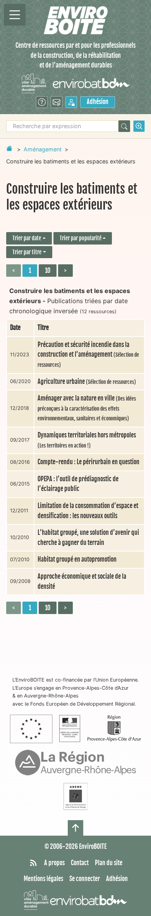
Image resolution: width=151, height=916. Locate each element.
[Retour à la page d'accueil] (9, 148)
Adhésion (97, 102)
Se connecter (84, 879)
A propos (54, 863)
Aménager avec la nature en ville (87, 408)
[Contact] (56, 102)
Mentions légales (43, 879)
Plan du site (108, 863)
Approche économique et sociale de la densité (82, 581)
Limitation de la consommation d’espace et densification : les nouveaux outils (88, 511)
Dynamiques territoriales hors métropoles (87, 440)
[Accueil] (76, 20)
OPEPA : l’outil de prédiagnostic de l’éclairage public (78, 484)
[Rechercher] (124, 126)
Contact (80, 863)
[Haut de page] (75, 828)
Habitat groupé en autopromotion (77, 559)
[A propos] (42, 102)
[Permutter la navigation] (15, 15)
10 (47, 270)
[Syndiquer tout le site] (33, 863)
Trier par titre (26, 252)
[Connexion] (71, 102)
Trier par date (26, 238)
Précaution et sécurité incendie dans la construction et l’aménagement (88, 354)
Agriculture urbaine (87, 381)
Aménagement (43, 149)
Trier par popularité (80, 238)
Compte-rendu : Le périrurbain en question (88, 462)
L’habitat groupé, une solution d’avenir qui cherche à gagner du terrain (88, 537)
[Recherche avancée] (139, 126)
